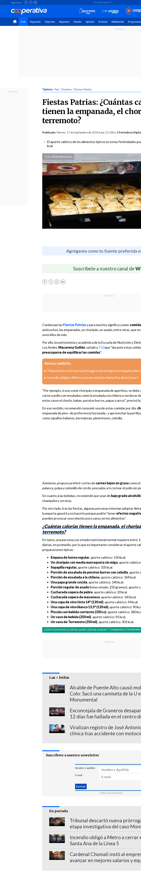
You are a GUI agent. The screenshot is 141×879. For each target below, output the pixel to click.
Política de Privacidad (111, 793)
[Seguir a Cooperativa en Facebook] (26, 2)
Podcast (102, 21)
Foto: (48, 156)
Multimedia (117, 21)
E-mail (78, 775)
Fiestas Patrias (74, 325)
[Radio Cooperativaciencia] (110, 11)
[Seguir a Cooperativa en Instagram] (35, 2)
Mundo (78, 21)
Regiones (64, 21)
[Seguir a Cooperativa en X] (30, 2)
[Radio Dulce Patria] (86, 11)
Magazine (35, 21)
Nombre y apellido (85, 768)
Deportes (50, 21)
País (23, 21)
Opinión (90, 21)
